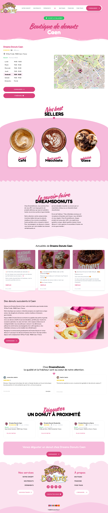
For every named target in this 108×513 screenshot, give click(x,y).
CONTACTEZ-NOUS (53, 494)
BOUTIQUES (62, 8)
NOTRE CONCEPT (26, 8)
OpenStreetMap (95, 88)
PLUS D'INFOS (11, 433)
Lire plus (48, 391)
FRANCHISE (71, 8)
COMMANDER (93, 8)
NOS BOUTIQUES (24, 492)
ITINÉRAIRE (18, 95)
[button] (80, 70)
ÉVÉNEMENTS (47, 8)
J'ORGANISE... (80, 492)
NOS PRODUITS (37, 8)
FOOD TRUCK (79, 8)
